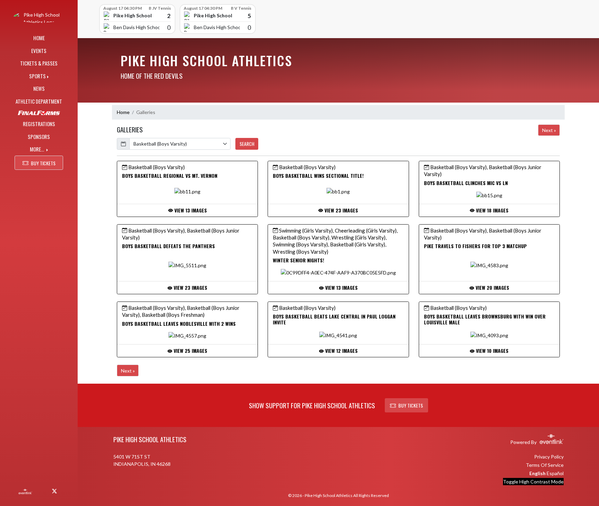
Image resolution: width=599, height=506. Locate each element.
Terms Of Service (545, 465)
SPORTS (37, 76)
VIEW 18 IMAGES (492, 210)
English (537, 473)
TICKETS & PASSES (39, 63)
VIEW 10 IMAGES (492, 350)
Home (123, 112)
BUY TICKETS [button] (43, 163)
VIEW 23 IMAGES (340, 210)
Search (247, 143)
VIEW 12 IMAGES (341, 350)
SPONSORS (39, 136)
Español (555, 473)
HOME (39, 38)
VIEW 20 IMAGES (491, 287)
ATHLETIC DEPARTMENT (39, 101)
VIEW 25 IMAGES (189, 350)
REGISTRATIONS (39, 124)
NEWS (39, 88)
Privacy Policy (549, 457)
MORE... (37, 149)
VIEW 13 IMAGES (190, 210)
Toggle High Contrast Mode (533, 482)
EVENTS (38, 50)
